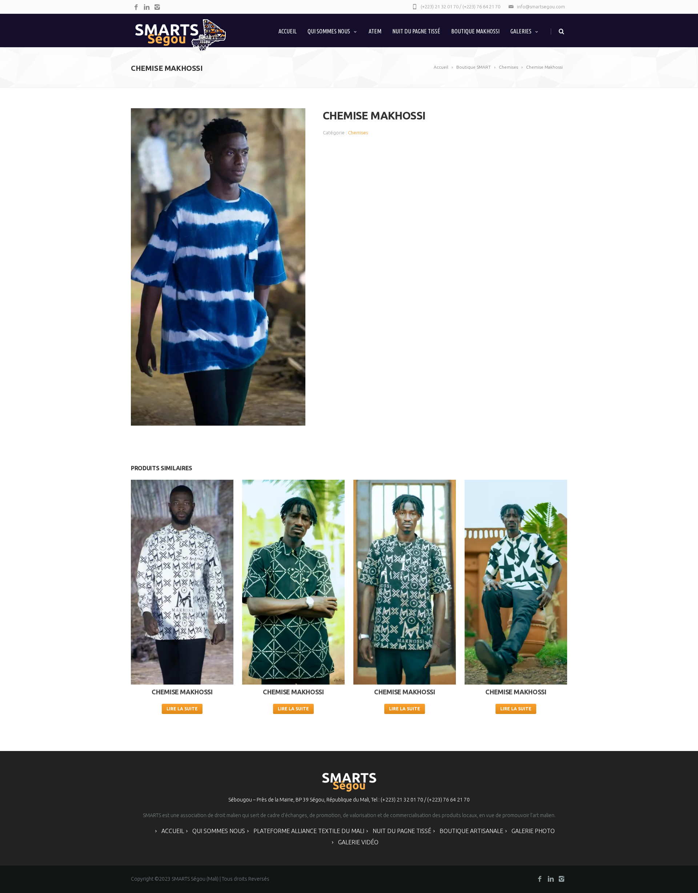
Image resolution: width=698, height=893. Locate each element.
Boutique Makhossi (475, 31)
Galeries (520, 31)
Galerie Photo (533, 831)
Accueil (287, 31)
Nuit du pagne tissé (402, 831)
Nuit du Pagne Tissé (416, 31)
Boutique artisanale (471, 831)
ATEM (375, 31)
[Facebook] (136, 7)
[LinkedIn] (146, 7)
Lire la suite (182, 708)
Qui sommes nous (329, 31)
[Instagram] (157, 7)
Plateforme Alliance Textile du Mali (308, 831)
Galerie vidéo (358, 842)
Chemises (358, 132)
